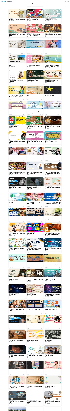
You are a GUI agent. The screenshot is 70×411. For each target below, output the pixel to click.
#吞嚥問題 (10, 160)
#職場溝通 (46, 160)
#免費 (28, 374)
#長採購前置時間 (29, 53)
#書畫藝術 (10, 389)
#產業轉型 (46, 267)
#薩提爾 (28, 389)
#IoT (46, 252)
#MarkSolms (11, 267)
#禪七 (10, 68)
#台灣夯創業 (29, 175)
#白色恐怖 (28, 114)
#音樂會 (46, 389)
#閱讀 (46, 68)
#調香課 (10, 53)
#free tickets (47, 328)
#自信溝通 (28, 252)
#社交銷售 (46, 175)
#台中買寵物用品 (29, 206)
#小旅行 (28, 99)
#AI (9, 221)
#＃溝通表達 (29, 267)
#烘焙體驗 (28, 282)
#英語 (10, 99)
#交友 (10, 252)
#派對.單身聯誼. (11, 175)
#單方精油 (10, 114)
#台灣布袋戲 (46, 38)
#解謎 (10, 38)
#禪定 (10, 206)
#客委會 (28, 38)
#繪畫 (46, 53)
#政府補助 (10, 145)
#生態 (28, 359)
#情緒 (28, 145)
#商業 (46, 282)
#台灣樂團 (46, 145)
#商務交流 (28, 221)
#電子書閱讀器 (11, 282)
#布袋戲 (46, 313)
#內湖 (10, 374)
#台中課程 (46, 206)
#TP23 (46, 359)
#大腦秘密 (28, 328)
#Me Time (46, 221)
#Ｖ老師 (28, 68)
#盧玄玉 (46, 114)
